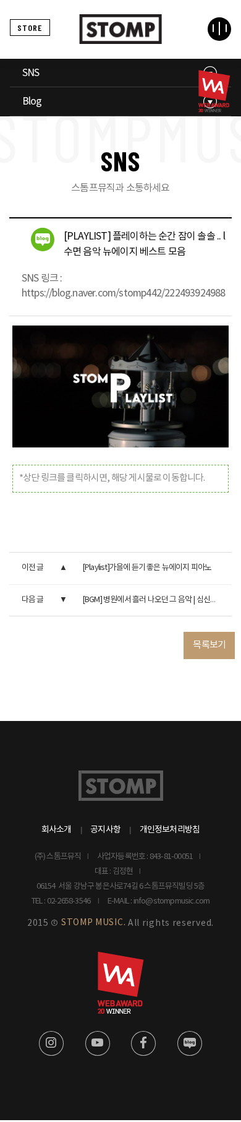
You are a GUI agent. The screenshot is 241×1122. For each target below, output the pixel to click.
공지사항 (105, 830)
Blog (32, 101)
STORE (30, 27)
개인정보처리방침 (170, 830)
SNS (31, 73)
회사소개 (56, 830)
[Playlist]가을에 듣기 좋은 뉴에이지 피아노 (147, 567)
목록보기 (209, 645)
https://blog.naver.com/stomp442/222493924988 (124, 293)
